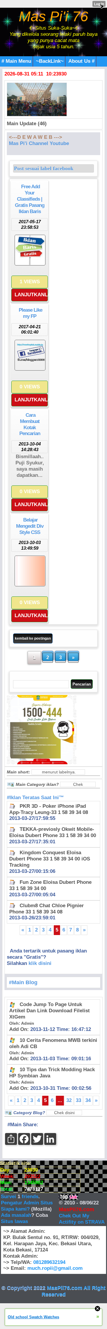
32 (69, 1100)
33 (78, 1100)
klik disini (40, 963)
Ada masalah (16, 1215)
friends (30, 1196)
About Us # (81, 61)
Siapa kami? (15, 1209)
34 (88, 1100)
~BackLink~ (50, 61)
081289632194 (49, 1262)
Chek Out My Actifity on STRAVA (82, 1219)
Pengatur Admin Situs (27, 1203)
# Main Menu (16, 61)
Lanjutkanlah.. (31, 294)
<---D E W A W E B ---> (35, 137)
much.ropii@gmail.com (55, 1268)
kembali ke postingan (33, 638)
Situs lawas (14, 1221)
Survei (9, 1196)
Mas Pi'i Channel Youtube (39, 143)
